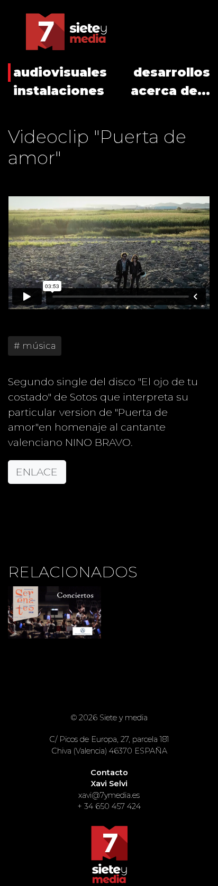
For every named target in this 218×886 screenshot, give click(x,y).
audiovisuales (60, 72)
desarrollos (171, 72)
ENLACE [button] (37, 471)
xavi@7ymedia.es (109, 795)
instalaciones (58, 90)
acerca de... (170, 90)
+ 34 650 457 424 (109, 806)
